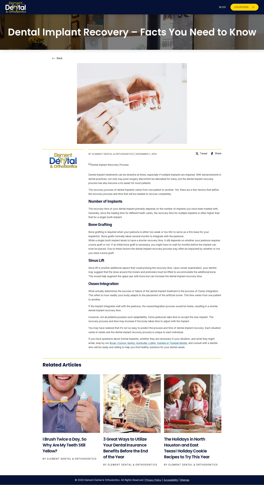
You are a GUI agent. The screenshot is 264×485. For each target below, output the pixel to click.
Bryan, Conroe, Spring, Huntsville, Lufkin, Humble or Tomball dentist (148, 343)
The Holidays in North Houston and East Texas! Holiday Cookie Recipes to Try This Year (187, 448)
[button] (244, 7)
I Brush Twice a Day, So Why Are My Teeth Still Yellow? (64, 445)
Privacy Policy (153, 480)
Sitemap (184, 480)
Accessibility (171, 480)
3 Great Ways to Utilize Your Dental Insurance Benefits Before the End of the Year (125, 448)
